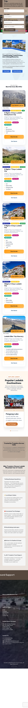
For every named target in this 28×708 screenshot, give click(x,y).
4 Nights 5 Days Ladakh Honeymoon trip (13, 114)
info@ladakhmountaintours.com (11, 641)
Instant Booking (17, 71)
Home (3, 609)
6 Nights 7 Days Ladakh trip (13, 170)
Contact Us (5, 615)
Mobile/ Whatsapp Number (11, 20)
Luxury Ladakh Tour (7, 628)
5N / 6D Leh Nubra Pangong (8, 624)
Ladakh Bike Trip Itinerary (13, 336)
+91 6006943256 (8, 638)
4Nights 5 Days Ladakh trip (13, 285)
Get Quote (14, 141)
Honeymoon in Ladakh (7, 629)
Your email (6, 14)
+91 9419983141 (9, 67)
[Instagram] (16, 666)
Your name (6, 8)
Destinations (5, 612)
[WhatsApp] (12, 666)
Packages (4, 611)
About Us (4, 614)
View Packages (11, 424)
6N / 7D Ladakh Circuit (7, 625)
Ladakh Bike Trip (6, 626)
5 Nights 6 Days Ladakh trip (13, 226)
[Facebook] (14, 666)
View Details (14, 137)
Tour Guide (6, 71)
